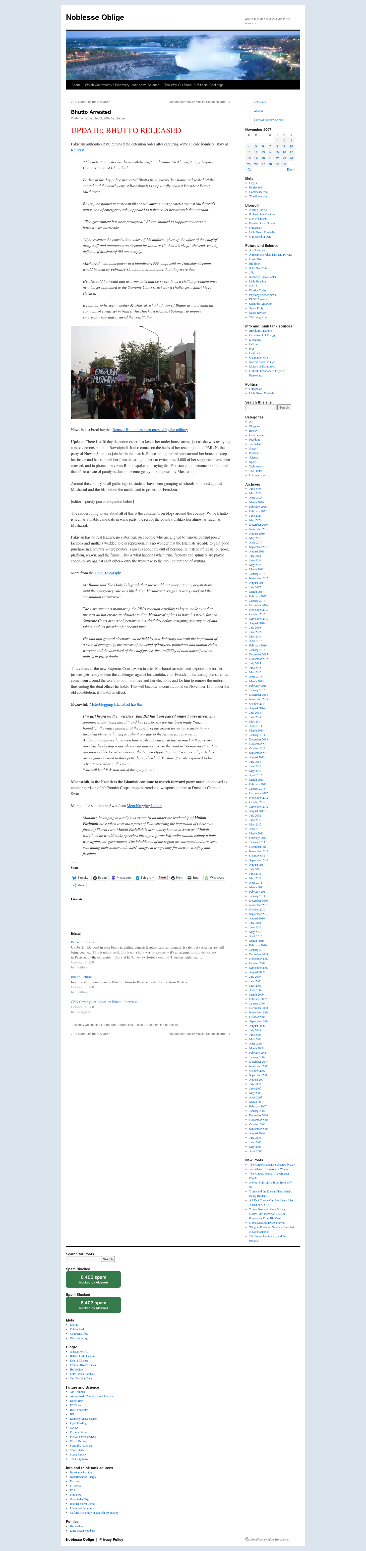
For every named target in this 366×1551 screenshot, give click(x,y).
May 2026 (255, 493)
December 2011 (258, 847)
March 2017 (256, 591)
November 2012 (258, 797)
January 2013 (257, 788)
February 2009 (258, 999)
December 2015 (258, 654)
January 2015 (257, 690)
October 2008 (257, 1017)
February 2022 (258, 511)
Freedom (110, 1024)
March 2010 (256, 941)
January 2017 (257, 600)
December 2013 (258, 739)
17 (291, 152)
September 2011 (258, 860)
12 (256, 152)
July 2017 (255, 587)
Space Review (257, 313)
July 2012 (255, 815)
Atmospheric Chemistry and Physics (270, 254)
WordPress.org (258, 196)
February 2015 (258, 685)
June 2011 (255, 873)
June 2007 (255, 1088)
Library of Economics (262, 366)
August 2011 (257, 865)
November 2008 (258, 1012)
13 (263, 152)
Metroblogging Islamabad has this (116, 704)
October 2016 (257, 614)
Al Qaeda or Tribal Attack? (90, 101)
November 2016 (258, 609)
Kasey (253, 448)
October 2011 (257, 856)
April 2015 (255, 677)
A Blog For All (258, 210)
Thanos (120, 118)
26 (256, 164)
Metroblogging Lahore (144, 805)
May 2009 (255, 985)
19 (256, 158)
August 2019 (257, 533)
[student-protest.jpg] (133, 417)
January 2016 (257, 650)
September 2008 (258, 1021)
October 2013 (257, 748)
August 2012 (257, 811)
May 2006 (255, 1146)
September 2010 (258, 914)
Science (253, 457)
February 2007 (258, 1106)
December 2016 (258, 605)
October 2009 (257, 963)
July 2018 (255, 556)
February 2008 (258, 1052)
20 (263, 158)
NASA (253, 286)
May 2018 (255, 565)
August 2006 (257, 1133)
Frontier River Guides (262, 223)
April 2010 (255, 936)
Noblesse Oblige (95, 16)
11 (249, 152)
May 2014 (255, 721)
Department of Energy (262, 335)
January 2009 (257, 1003)
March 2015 (256, 681)
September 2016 (258, 618)
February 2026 (258, 506)
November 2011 (258, 851)
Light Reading (257, 281)
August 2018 (257, 551)
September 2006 (258, 1129)
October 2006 (257, 1124)
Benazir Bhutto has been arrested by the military (150, 429)
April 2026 (255, 498)
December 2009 (258, 954)
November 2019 (258, 529)
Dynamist (255, 339)
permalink (172, 1024)
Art (251, 421)
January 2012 (257, 842)
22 (277, 158)
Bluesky (258, 111)
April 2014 (255, 726)
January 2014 (257, 735)
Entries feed (256, 187)
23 (284, 158)
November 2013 (258, 744)
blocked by (98, 1281)
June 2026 (255, 489)
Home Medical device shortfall (267, 1223)
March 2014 (256, 730)
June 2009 (255, 981)
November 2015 (258, 659)
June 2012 (255, 820)
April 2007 (255, 1097)
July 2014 (255, 712)
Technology (256, 466)
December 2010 (258, 900)
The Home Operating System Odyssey (272, 1164)
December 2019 (258, 524)
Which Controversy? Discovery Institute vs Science (122, 84)
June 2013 (255, 766)
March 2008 (256, 1048)
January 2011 (257, 896)
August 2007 (257, 1079)
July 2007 (255, 1084)
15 (277, 152)
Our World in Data (260, 236)
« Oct (248, 169)
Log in (253, 183)
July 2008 (255, 1030)
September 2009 (258, 967)
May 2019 (255, 538)
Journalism (125, 1024)
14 (270, 152)
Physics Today (257, 290)
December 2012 (258, 793)
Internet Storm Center (262, 362)
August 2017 (257, 583)
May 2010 (255, 932)
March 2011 (256, 887)
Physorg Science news (262, 295)
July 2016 (255, 627)
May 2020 (255, 520)
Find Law (255, 353)
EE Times (255, 263)
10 (291, 146)
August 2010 (257, 918)
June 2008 (255, 1035)
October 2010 (257, 909)
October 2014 (257, 703)
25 (249, 164)
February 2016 (258, 645)
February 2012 (258, 838)
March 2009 (256, 994)
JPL (251, 272)
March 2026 (256, 502)
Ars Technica (257, 250)
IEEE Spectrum (258, 268)
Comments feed (258, 192)
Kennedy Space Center (262, 277)
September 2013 (258, 753)
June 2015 (255, 668)
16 (284, 152)
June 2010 (255, 927)
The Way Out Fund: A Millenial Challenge (194, 84)
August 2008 (257, 1026)
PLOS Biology (258, 299)
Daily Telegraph (107, 572)
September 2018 (258, 547)
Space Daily (256, 308)
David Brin (255, 259)
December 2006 (258, 1115)
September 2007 (258, 1075)
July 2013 (255, 762)
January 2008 (257, 1057)
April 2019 (255, 542)
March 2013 (256, 779)
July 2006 (255, 1138)
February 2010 (258, 945)
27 (263, 164)
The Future (255, 471)
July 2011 (255, 869)
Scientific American (260, 304)
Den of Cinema (258, 219)
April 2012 (255, 829)
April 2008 (255, 1044)
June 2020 (255, 515)
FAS (252, 348)
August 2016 (257, 623)
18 (249, 158)
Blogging (254, 426)
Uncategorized (257, 475)
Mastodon (260, 102)
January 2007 (257, 1111)
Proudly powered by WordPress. (269, 1539)
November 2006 (258, 1120)
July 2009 (255, 976)
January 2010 (257, 950)
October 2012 (257, 802)
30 (284, 164)
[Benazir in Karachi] (153, 954)
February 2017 (258, 596)
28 (270, 164)
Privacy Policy (111, 1539)
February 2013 (258, 784)
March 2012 (256, 833)
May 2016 (255, 636)
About (75, 84)
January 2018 (257, 574)
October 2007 (257, 1070)
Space (252, 462)
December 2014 (258, 694)
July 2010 (255, 923)
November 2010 (258, 905)
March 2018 (256, 569)
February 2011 (258, 891)
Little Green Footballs (262, 232)
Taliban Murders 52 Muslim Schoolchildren (199, 101)
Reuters (77, 149)
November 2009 (258, 958)
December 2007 (258, 1061)
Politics (139, 1024)
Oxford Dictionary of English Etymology (94, 1512)
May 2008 (255, 1039)
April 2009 (255, 990)
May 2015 (255, 672)
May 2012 (255, 824)
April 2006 (255, 1151)
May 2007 (255, 1093)
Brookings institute (260, 330)
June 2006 (255, 1142)
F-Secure (254, 344)
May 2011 (255, 878)
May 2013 (255, 771)
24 (291, 158)
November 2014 (258, 699)
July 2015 (255, 663)
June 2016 (255, 632)
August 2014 (257, 708)
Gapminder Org (258, 357)
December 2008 (258, 1008)
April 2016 (255, 641)
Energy (253, 430)
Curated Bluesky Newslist (269, 120)
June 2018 (255, 560)
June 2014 (255, 717)
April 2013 (255, 775)
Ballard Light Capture (262, 214)
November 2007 (258, 1066)
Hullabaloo (255, 227)
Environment (256, 435)
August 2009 (257, 972)
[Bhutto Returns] (153, 984)
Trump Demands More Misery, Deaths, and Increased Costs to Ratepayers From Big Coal (267, 1213)
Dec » (291, 169)
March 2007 (256, 1102)
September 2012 (258, 806)
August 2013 (257, 757)
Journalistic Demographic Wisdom (269, 1169)
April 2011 (255, 882)
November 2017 (258, 578)
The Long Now (258, 317)
